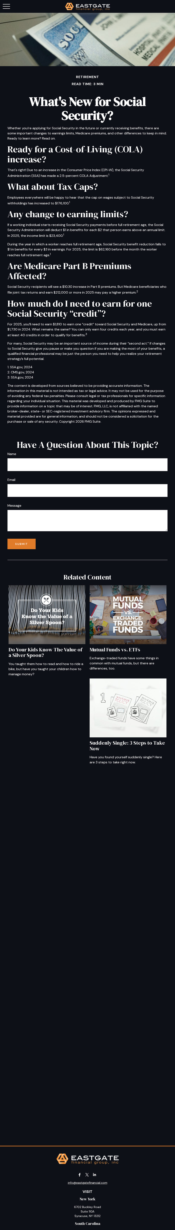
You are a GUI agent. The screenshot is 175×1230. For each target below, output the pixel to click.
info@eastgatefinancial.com (87, 1183)
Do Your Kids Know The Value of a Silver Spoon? (45, 652)
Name (11, 454)
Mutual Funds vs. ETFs (115, 649)
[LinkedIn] (95, 1175)
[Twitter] (87, 1175)
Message (14, 505)
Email (11, 479)
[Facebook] (80, 1175)
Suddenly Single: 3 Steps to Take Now (127, 745)
